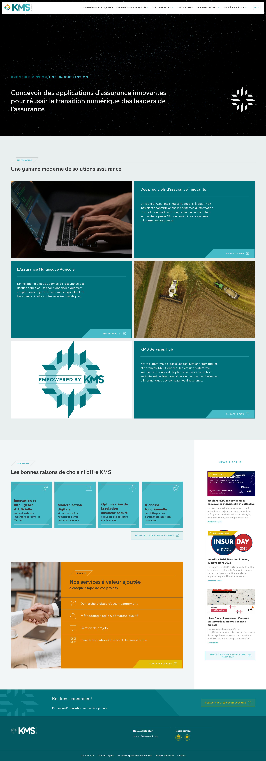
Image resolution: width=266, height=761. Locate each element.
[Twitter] (187, 737)
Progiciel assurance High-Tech (98, 7)
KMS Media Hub (185, 7)
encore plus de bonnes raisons (154, 535)
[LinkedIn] (178, 737)
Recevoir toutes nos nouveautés (225, 703)
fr (255, 8)
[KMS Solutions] (24, 733)
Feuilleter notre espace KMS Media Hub (227, 655)
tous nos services (160, 664)
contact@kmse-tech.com (145, 736)
